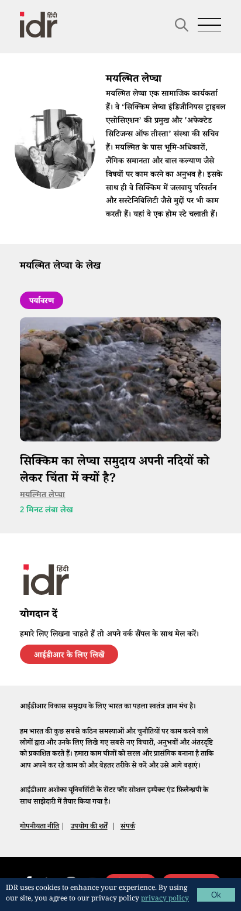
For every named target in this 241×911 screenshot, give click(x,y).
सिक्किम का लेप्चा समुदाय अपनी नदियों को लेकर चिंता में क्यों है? (114, 471)
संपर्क (127, 827)
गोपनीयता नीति (39, 827)
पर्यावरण (41, 302)
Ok (216, 895)
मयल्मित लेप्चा (42, 495)
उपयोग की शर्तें (89, 827)
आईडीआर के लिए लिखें (69, 656)
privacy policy (165, 899)
